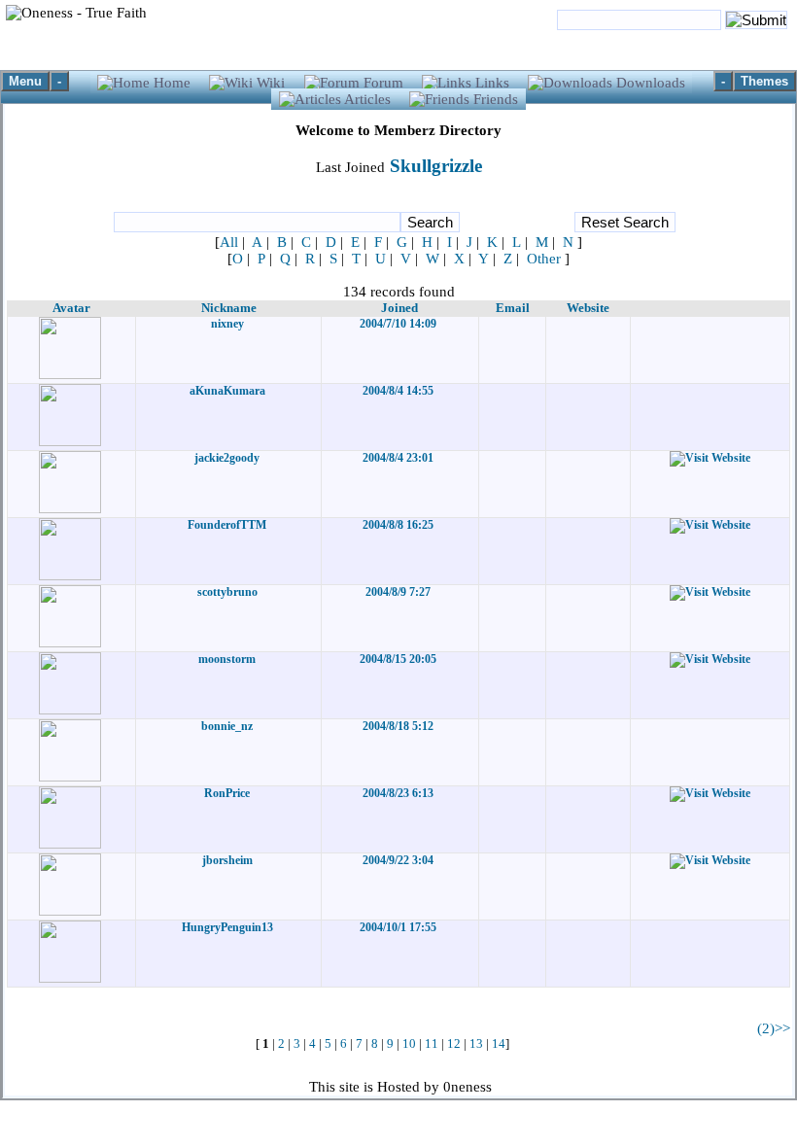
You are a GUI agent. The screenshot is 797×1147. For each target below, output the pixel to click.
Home (172, 82)
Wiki (271, 82)
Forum (383, 82)
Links (492, 82)
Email (513, 308)
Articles (368, 99)
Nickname (229, 308)
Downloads (648, 82)
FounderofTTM (227, 525)
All (229, 242)
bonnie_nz (227, 726)
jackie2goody (227, 458)
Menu (25, 81)
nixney (227, 323)
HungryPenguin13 (227, 927)
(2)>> (773, 1028)
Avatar (71, 308)
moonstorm (227, 659)
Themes (764, 81)
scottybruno (227, 592)
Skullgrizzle (433, 166)
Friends (493, 99)
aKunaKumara (227, 391)
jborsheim (227, 860)
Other (544, 258)
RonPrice (227, 793)
